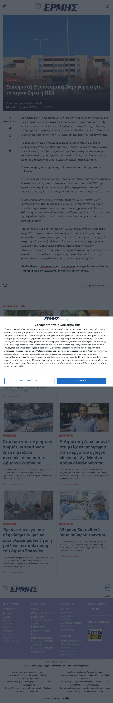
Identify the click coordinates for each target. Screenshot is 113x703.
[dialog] (56, 351)
